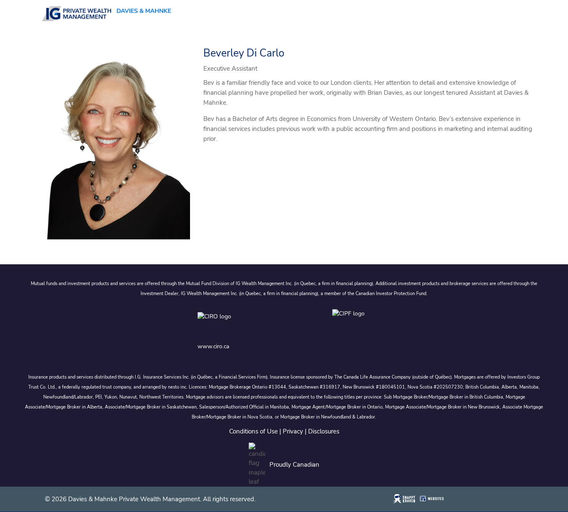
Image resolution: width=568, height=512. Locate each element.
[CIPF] (351, 323)
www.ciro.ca (213, 346)
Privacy (293, 431)
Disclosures (323, 431)
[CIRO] (241, 323)
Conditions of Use (253, 431)
